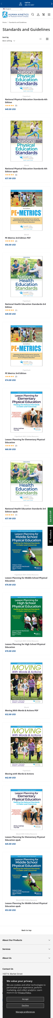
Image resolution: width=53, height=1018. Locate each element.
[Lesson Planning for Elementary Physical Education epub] (26, 809)
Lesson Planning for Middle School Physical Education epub (26, 905)
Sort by (5, 37)
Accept (25, 999)
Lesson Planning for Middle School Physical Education (26, 579)
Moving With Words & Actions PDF (21, 710)
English (8, 9)
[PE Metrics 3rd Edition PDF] (26, 210)
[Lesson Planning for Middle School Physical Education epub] (26, 875)
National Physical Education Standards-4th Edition (26, 101)
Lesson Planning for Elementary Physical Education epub (25, 838)
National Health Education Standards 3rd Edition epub (25, 510)
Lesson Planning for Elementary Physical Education (25, 441)
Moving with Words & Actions (19, 773)
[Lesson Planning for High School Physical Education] (26, 616)
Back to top (26, 930)
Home (4, 22)
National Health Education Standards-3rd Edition (25, 305)
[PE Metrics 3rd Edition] (26, 345)
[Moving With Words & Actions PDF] (26, 683)
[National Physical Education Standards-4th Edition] (26, 72)
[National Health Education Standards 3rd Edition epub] (26, 481)
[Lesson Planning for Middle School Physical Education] (26, 550)
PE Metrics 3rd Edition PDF (18, 238)
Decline (25, 1005)
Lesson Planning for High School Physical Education (25, 646)
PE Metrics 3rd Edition (15, 373)
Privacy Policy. (24, 992)
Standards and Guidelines (18, 22)
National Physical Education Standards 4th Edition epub (26, 170)
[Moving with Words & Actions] (26, 746)
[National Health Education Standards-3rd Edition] (26, 276)
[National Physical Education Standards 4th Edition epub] (26, 141)
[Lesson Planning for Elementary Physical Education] (26, 412)
